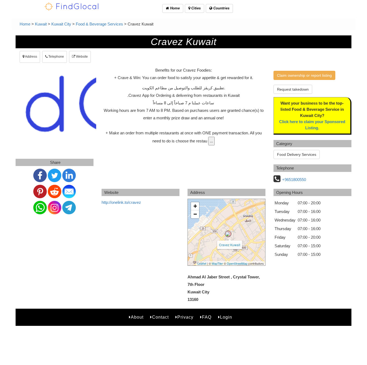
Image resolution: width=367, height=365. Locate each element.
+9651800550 (294, 179)
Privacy (185, 317)
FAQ (206, 317)
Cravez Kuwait (229, 244)
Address (30, 56)
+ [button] (195, 206)
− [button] (195, 214)
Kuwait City (61, 24)
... (211, 141)
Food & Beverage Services (99, 24)
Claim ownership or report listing (304, 75)
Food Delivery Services (296, 154)
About (137, 317)
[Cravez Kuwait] (228, 234)
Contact (160, 317)
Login (226, 317)
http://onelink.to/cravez (121, 202)
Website (81, 56)
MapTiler (217, 263)
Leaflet (201, 263)
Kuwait (41, 24)
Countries (220, 8)
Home (174, 8)
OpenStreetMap (237, 263)
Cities (195, 8)
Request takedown (293, 89)
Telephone (56, 56)
